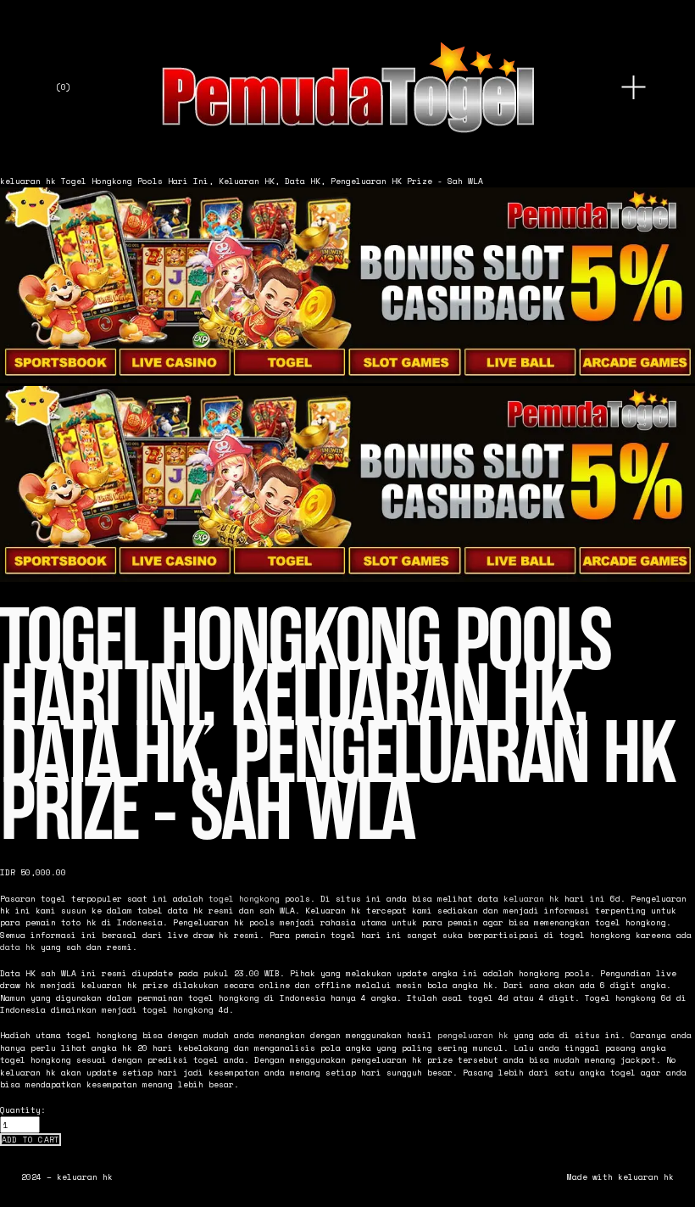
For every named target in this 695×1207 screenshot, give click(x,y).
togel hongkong (244, 898)
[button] (30, 1140)
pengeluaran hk (473, 1035)
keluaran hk (28, 181)
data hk (18, 947)
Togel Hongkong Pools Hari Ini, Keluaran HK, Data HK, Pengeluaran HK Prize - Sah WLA (272, 181)
